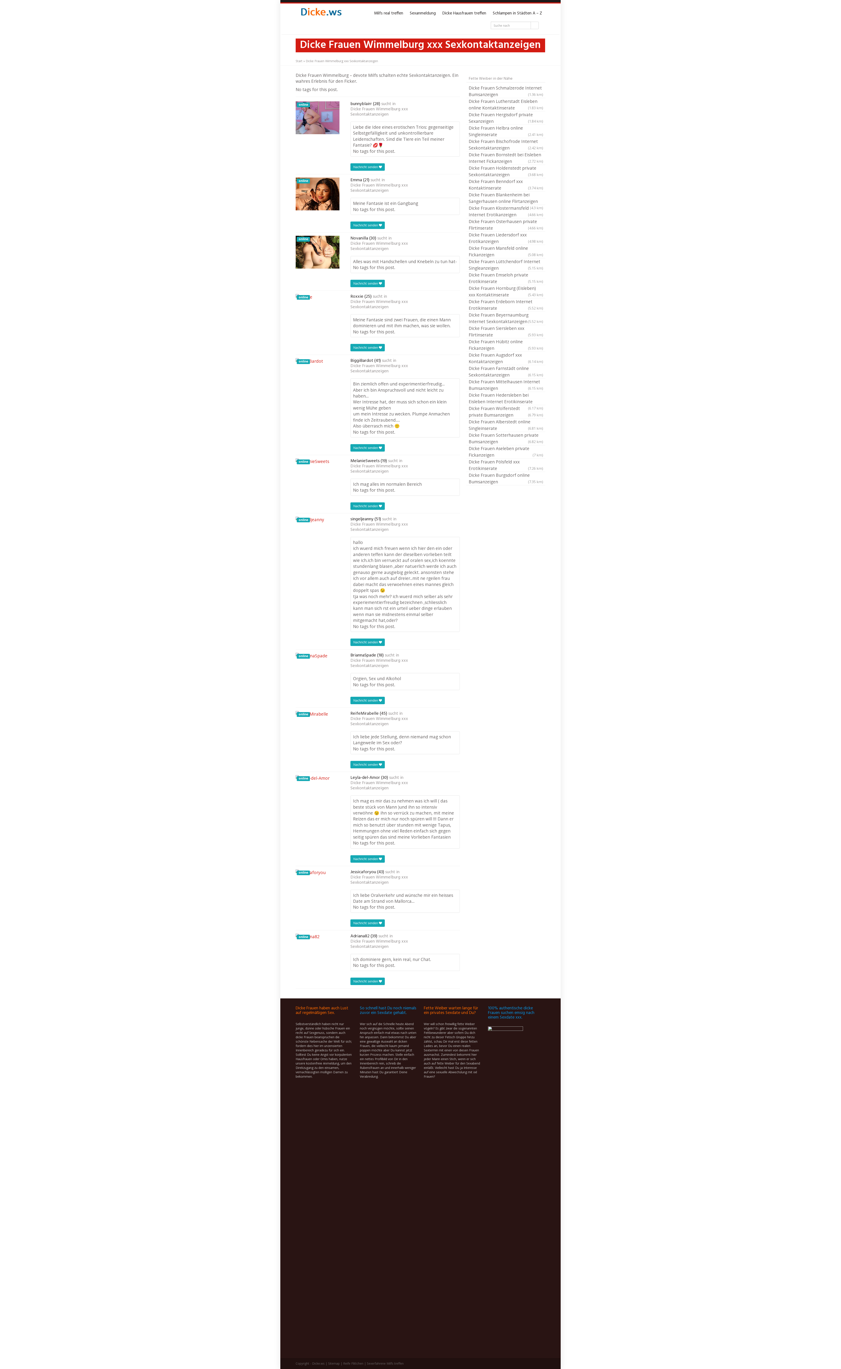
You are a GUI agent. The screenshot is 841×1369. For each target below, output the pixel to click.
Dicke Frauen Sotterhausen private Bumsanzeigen (506, 438)
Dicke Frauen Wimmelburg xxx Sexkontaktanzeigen (379, 112)
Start (299, 61)
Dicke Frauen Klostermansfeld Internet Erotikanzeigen (506, 211)
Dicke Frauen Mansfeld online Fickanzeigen (506, 251)
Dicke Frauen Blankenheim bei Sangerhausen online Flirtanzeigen (506, 198)
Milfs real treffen (388, 13)
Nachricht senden (366, 167)
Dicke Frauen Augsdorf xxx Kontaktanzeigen (506, 358)
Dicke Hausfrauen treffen (464, 13)
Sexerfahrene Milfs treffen (385, 1363)
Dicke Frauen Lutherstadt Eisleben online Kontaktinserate (506, 104)
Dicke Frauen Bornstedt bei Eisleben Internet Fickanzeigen (506, 158)
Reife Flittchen (353, 1363)
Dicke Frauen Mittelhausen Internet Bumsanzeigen (506, 385)
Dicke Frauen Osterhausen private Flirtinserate (506, 224)
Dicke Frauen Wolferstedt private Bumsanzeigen (506, 411)
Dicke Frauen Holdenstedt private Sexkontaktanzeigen (506, 171)
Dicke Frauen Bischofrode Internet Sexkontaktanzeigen (506, 144)
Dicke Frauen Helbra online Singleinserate (506, 131)
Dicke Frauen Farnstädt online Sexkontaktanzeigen (506, 371)
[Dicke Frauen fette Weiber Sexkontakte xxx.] (320, 13)
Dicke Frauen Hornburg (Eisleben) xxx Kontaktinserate (506, 291)
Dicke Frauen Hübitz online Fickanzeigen (506, 345)
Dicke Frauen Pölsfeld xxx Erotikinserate (506, 465)
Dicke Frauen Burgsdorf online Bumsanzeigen (506, 478)
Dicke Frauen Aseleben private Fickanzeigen (506, 451)
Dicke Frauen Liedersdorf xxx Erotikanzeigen (506, 238)
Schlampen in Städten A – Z (517, 13)
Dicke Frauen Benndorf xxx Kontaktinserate (506, 184)
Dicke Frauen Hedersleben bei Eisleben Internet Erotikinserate (506, 398)
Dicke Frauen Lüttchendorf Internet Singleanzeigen (506, 265)
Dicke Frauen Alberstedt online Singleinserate (506, 425)
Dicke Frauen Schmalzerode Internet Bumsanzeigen (506, 91)
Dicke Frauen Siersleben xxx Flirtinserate (506, 331)
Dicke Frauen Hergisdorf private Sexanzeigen (506, 118)
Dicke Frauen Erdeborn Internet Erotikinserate (506, 305)
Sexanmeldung (423, 13)
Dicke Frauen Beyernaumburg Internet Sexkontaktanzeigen (506, 318)
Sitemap (334, 1363)
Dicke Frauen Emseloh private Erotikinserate (506, 278)
